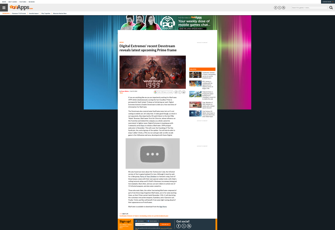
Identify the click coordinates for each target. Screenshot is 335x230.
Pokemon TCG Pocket (19, 13)
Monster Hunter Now (59, 13)
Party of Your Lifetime (148, 176)
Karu (142, 125)
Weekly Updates (153, 221)
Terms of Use (163, 228)
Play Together (45, 13)
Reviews (32, 2)
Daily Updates (140, 221)
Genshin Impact (34, 13)
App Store (163, 207)
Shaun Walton (125, 91)
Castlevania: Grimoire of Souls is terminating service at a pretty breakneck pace (144, 216)
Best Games (13, 2)
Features (22, 2)
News (4, 2)
